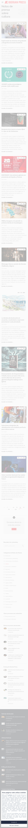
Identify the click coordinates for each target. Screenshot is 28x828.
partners (10, 795)
